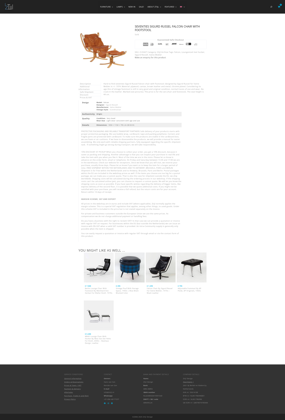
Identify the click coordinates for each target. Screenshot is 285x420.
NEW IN (131, 7)
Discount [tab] (84, 95)
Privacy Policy (70, 399)
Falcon (177, 52)
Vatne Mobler (155, 55)
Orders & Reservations (73, 382)
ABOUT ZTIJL (153, 7)
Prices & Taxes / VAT (72, 385)
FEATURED (169, 7)
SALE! (141, 7)
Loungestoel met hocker (193, 52)
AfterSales (68, 392)
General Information (72, 378)
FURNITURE (105, 7)
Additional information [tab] (84, 87)
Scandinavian (115, 110)
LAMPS (120, 7)
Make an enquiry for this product (150, 57)
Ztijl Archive (162, 52)
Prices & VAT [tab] (86, 97)
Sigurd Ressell (141, 55)
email (151, 233)
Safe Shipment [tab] (87, 92)
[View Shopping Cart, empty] (279, 7)
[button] (112, 7)
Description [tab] (85, 84)
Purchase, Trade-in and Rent (76, 396)
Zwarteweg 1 (188, 382)
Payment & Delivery (72, 389)
